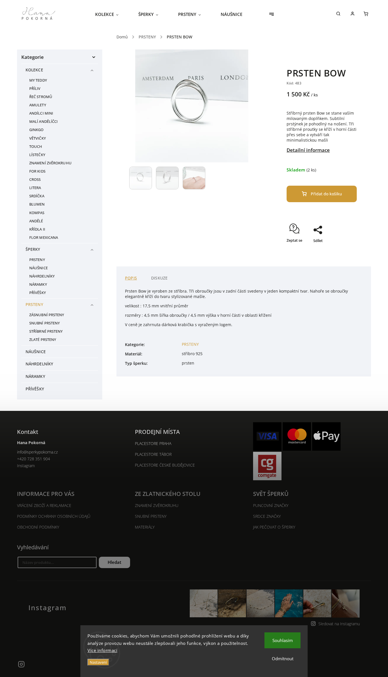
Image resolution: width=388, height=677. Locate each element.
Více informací (102, 650)
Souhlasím (282, 640)
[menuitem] (111, 14)
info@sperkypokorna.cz (37, 452)
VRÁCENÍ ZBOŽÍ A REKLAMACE (44, 505)
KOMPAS (37, 212)
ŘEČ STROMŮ (40, 96)
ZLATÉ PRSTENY (42, 339)
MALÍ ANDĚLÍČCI (43, 121)
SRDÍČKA (36, 196)
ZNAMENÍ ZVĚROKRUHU (50, 163)
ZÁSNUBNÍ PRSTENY (46, 314)
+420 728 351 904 (33, 458)
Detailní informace (308, 150)
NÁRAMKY (38, 284)
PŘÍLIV (35, 88)
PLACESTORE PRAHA (153, 443)
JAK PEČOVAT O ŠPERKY (274, 527)
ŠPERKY (33, 249)
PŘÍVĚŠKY (37, 292)
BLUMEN (37, 204)
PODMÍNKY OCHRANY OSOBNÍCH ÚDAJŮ (53, 516)
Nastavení (98, 662)
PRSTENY (37, 259)
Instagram (26, 465)
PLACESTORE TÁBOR (153, 454)
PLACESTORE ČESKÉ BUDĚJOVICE (165, 465)
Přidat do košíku (326, 193)
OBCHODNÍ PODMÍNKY (38, 527)
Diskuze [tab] (159, 278)
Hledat (114, 562)
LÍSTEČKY (37, 154)
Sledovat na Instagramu (339, 623)
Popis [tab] (131, 278)
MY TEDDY (38, 80)
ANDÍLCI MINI (41, 113)
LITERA (35, 187)
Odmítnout (282, 658)
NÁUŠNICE (38, 268)
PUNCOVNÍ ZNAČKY (270, 505)
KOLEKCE (34, 70)
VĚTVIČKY (37, 138)
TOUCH (35, 146)
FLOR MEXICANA (43, 237)
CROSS (35, 179)
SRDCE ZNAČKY (267, 516)
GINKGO (36, 129)
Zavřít (339, 250)
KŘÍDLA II (37, 229)
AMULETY (37, 105)
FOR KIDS (37, 171)
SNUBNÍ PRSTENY (44, 323)
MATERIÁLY (145, 527)
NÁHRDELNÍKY (42, 276)
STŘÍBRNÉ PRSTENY (46, 331)
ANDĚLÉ (36, 221)
